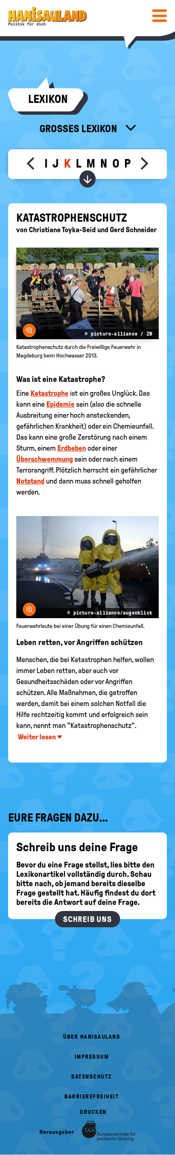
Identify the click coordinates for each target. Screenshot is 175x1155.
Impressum (91, 1057)
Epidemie (60, 404)
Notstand (30, 481)
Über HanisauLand (91, 1037)
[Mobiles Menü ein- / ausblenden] (159, 15)
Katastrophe (49, 393)
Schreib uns (87, 919)
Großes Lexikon (79, 128)
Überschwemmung (44, 459)
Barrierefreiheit (91, 1097)
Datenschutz (91, 1077)
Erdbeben (71, 448)
